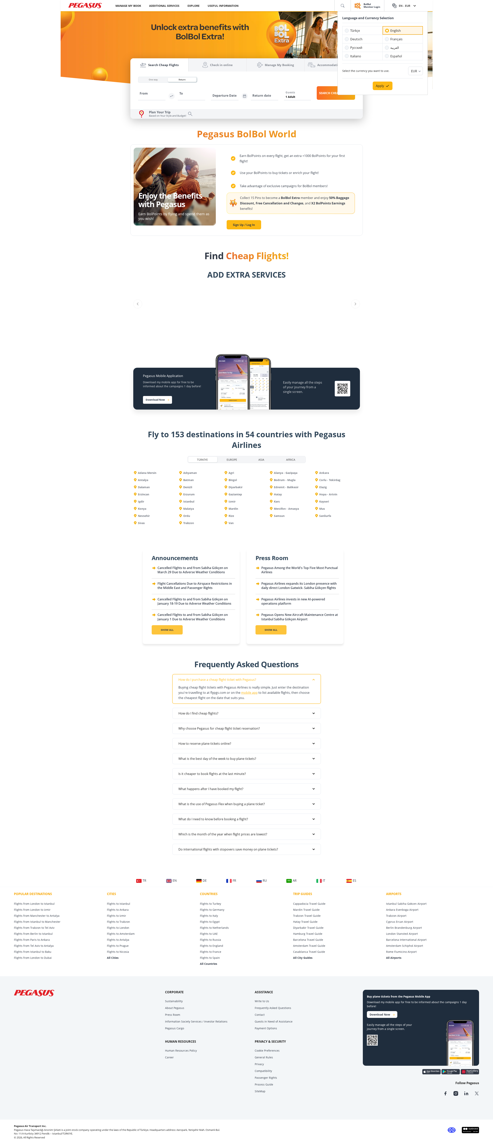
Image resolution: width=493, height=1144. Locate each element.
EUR (414, 71)
